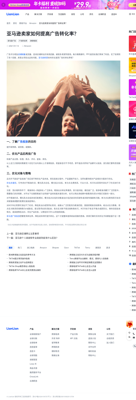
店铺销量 (22, 54)
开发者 (50, 14)
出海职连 (102, 14)
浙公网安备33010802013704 (63, 396)
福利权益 (92, 351)
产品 (27, 14)
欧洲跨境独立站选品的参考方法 (22, 254)
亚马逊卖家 (43, 57)
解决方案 (38, 14)
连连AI (114, 14)
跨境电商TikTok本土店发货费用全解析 (25, 270)
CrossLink (34, 376)
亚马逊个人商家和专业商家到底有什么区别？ (36, 237)
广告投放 (22, 141)
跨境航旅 (55, 346)
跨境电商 (33, 41)
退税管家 (33, 359)
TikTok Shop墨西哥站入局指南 (22, 266)
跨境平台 (23, 23)
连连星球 (33, 346)
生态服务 (62, 14)
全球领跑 (33, 355)
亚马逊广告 (12, 41)
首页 (13, 14)
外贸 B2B (56, 338)
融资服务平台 (35, 372)
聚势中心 (92, 342)
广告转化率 (23, 41)
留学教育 (55, 342)
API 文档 (73, 338)
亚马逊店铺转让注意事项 (27, 233)
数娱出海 (55, 355)
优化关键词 (11, 182)
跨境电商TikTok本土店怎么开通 (83, 266)
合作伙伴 (92, 346)
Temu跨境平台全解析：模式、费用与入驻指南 (89, 258)
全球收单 (33, 342)
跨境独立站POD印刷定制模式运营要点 (86, 262)
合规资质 (110, 338)
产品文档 (74, 334)
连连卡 (32, 351)
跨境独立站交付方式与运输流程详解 (85, 254)
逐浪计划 (92, 338)
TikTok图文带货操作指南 (19, 258)
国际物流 (55, 351)
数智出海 (92, 334)
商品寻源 (33, 368)
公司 (82, 14)
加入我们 (110, 342)
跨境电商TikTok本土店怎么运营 (83, 270)
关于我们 (110, 334)
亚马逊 (9, 216)
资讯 (91, 14)
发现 (73, 14)
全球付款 (33, 338)
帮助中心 (92, 355)
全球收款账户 (35, 334)
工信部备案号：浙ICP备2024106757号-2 (36, 396)
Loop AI (33, 363)
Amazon (32, 23)
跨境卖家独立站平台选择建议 (21, 262)
